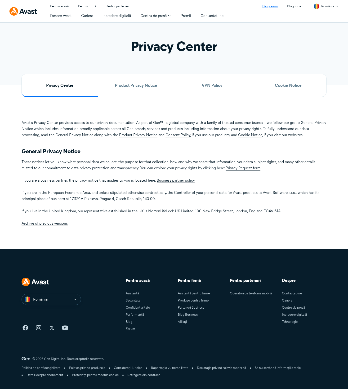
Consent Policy (177, 135)
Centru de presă (293, 308)
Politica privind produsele (87, 368)
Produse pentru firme (193, 300)
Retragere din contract (143, 375)
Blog (129, 322)
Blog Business (188, 315)
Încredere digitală (294, 315)
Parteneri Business (191, 308)
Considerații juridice (128, 368)
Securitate (133, 300)
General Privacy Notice (51, 151)
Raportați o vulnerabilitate (169, 368)
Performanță (135, 315)
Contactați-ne (292, 293)
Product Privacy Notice (136, 85)
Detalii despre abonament (45, 375)
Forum (130, 329)
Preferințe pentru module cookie (95, 375)
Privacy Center (59, 85)
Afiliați (182, 322)
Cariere (287, 300)
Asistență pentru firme (194, 293)
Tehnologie (290, 322)
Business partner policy (176, 180)
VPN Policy (212, 85)
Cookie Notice (288, 85)
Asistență (132, 293)
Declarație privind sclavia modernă (221, 368)
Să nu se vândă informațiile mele (278, 368)
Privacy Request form (243, 168)
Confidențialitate (138, 308)
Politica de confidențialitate (41, 368)
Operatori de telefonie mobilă (251, 293)
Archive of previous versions (45, 223)
